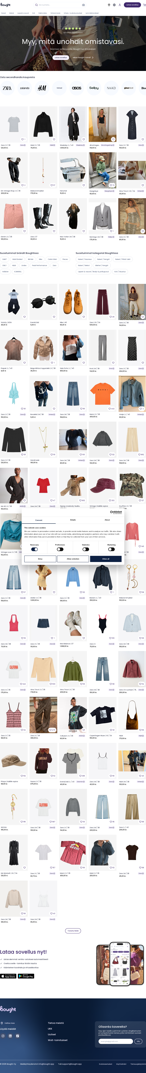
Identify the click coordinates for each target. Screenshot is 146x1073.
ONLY (4, 265)
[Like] (54, 139)
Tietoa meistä (56, 1023)
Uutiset (52, 1034)
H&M (51, 145)
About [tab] (107, 520)
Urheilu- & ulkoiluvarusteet (73, 13)
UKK (50, 1028)
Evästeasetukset (105, 1064)
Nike (40, 259)
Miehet (11, 13)
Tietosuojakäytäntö (138, 1064)
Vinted (139, 191)
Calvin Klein (52, 259)
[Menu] (114, 5)
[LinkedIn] (10, 1036)
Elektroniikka (43, 13)
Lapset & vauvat (23, 13)
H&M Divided (17, 259)
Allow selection (73, 559)
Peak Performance (39, 265)
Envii (110, 368)
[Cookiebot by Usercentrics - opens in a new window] (112, 512)
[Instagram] (3, 1036)
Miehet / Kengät (101, 265)
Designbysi (108, 191)
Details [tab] (73, 520)
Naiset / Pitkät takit (122, 259)
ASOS (22, 506)
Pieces (65, 259)
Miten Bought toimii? (82, 57)
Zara (22, 145)
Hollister (5, 271)
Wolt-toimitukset (58, 1040)
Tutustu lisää (73, 931)
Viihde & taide (55, 13)
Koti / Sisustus (120, 271)
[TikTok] (18, 1036)
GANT (4, 259)
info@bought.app (46, 1064)
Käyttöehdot (121, 1064)
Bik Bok (30, 259)
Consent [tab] (38, 520)
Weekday (79, 145)
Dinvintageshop (106, 145)
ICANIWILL (18, 271)
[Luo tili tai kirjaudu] (119, 5)
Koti (33, 13)
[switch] (60, 549)
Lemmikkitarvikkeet (92, 13)
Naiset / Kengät (103, 259)
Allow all (105, 559)
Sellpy (110, 237)
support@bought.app (72, 1064)
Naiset (3, 13)
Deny (40, 559)
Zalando (80, 782)
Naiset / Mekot (84, 265)
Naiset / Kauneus (85, 259)
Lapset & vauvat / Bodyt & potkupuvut (93, 271)
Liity (138, 1041)
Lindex (24, 265)
